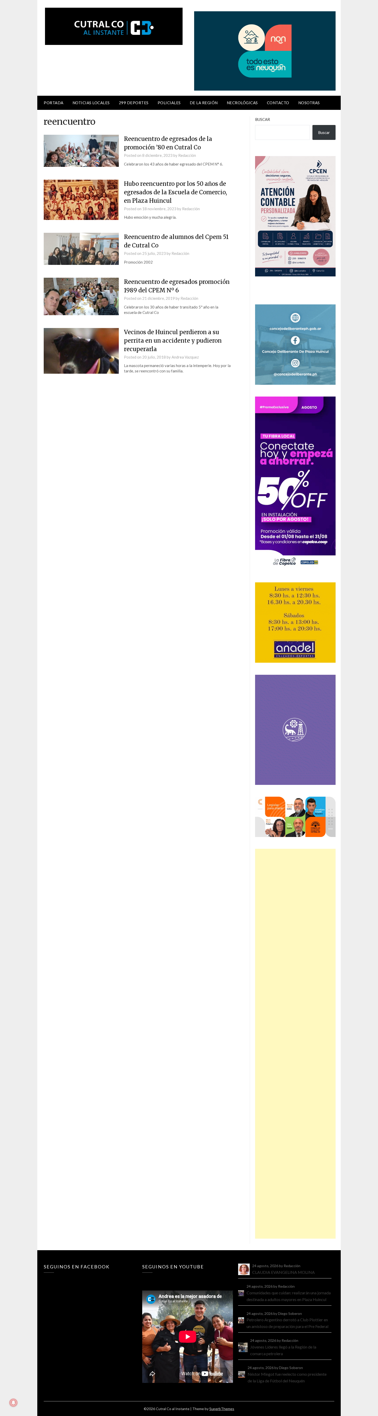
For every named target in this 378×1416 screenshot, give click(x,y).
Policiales (169, 102)
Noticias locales (91, 102)
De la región (204, 102)
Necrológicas (242, 102)
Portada (54, 102)
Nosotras (309, 102)
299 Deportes (134, 102)
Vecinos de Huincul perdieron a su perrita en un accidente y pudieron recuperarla (173, 341)
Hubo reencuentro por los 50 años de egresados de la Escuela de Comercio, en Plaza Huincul (175, 192)
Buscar (262, 119)
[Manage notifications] (13, 1403)
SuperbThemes (221, 1409)
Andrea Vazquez (185, 357)
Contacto (278, 102)
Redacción (187, 155)
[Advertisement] (295, 1044)
